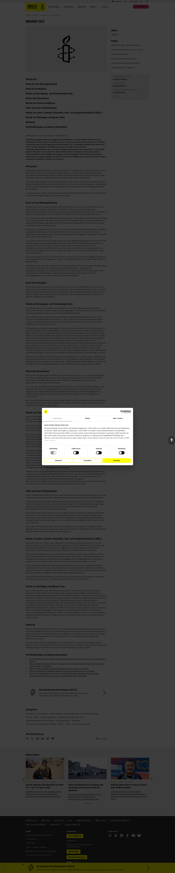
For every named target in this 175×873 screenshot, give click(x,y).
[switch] (76, 452)
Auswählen (87, 460)
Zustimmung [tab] (57, 418)
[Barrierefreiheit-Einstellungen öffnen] (171, 440)
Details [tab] (87, 418)
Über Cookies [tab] (118, 418)
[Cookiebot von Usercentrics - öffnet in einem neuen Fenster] (122, 411)
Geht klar (116, 460)
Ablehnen (58, 460)
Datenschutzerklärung (52, 443)
